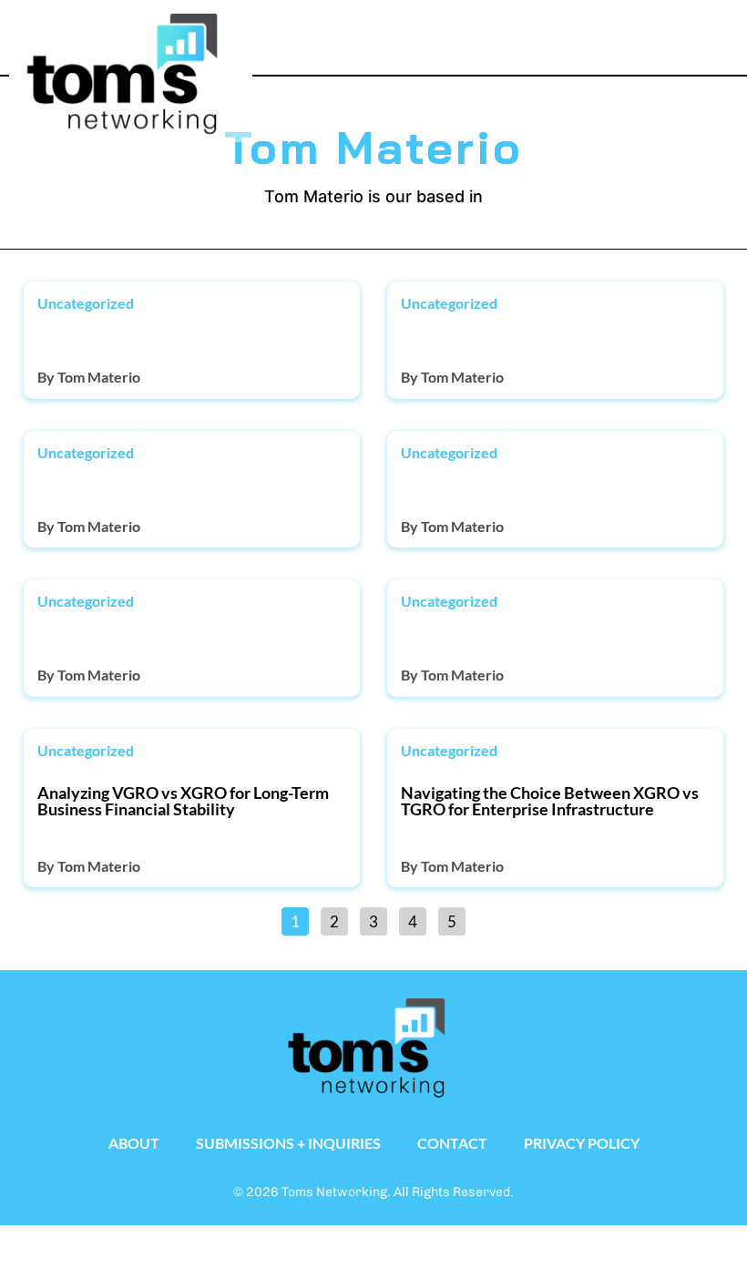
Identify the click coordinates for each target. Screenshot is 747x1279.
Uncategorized (85, 303)
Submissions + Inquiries (288, 1142)
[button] (665, 33)
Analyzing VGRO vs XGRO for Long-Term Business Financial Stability (183, 801)
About (133, 1142)
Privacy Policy (582, 1142)
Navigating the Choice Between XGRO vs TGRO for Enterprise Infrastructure (550, 801)
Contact (452, 1142)
